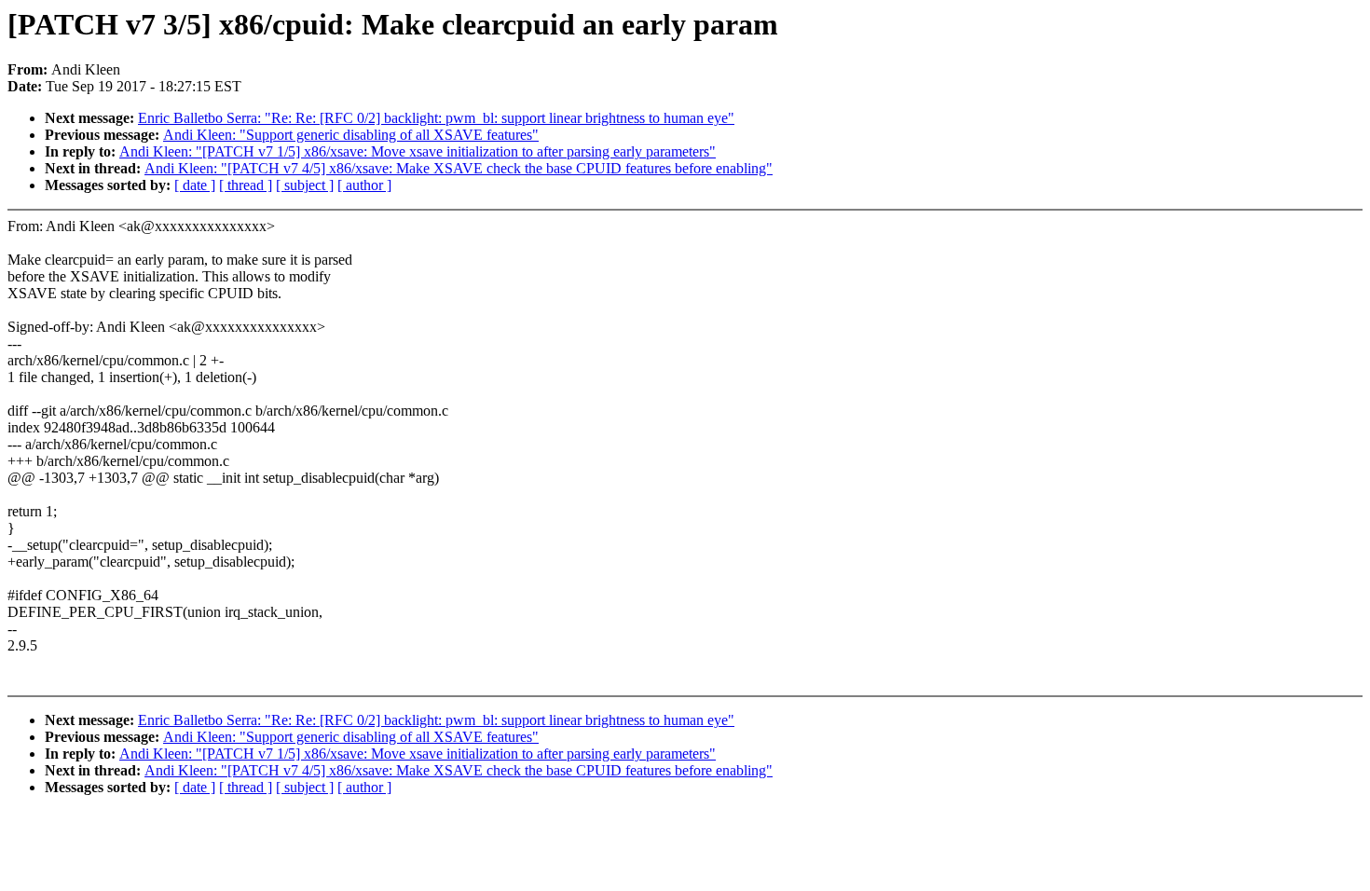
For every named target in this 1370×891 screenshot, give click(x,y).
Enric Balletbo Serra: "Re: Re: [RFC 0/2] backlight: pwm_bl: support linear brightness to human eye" (436, 118)
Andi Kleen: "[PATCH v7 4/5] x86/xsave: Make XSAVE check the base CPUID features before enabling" (458, 168)
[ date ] (194, 185)
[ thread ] (245, 185)
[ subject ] (305, 185)
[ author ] (364, 185)
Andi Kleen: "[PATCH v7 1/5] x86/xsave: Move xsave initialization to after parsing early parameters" (417, 151)
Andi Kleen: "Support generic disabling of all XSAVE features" (351, 135)
